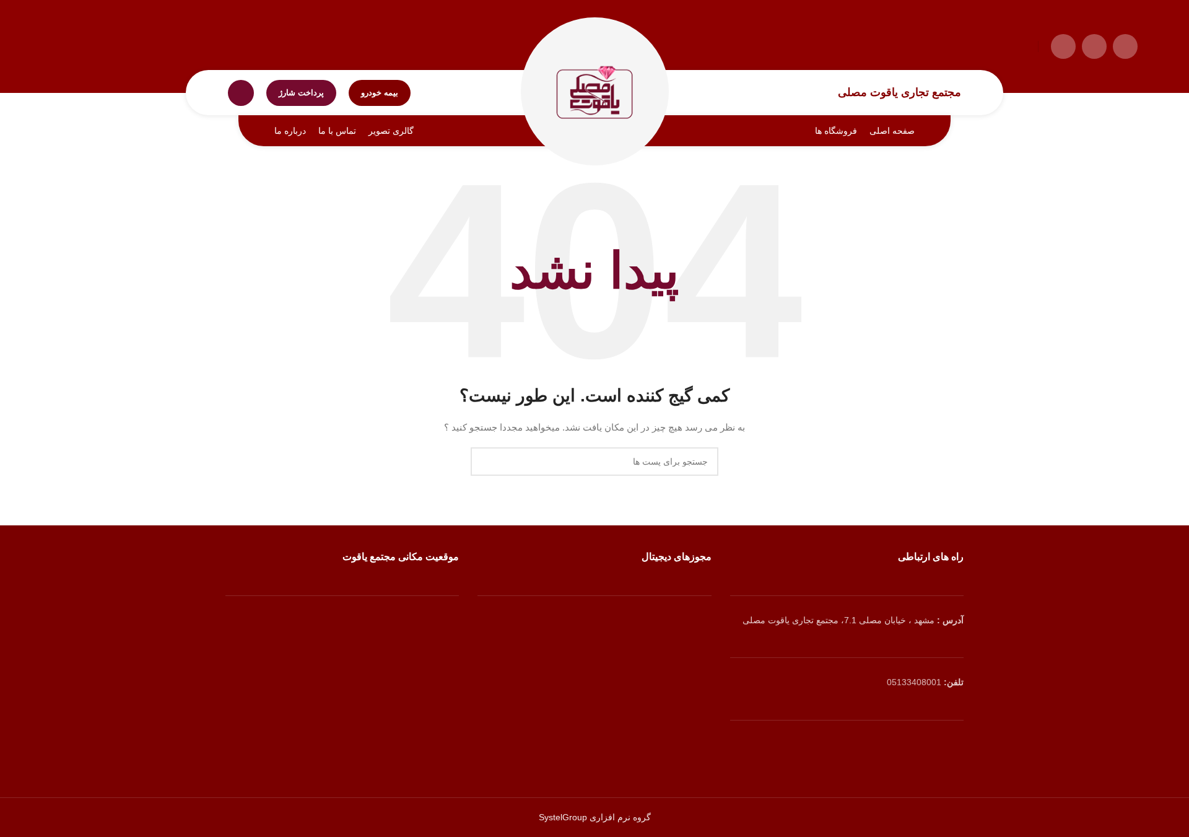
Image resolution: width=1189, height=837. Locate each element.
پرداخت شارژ (301, 92)
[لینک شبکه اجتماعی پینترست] (862, 748)
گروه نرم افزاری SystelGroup (595, 817)
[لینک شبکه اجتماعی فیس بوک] (878, 748)
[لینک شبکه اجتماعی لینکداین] (847, 748)
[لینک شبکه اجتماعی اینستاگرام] (1094, 46)
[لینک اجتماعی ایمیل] (1125, 46)
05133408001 (914, 682)
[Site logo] (594, 92)
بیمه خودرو (379, 92)
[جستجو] (241, 93)
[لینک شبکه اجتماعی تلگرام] (1063, 46)
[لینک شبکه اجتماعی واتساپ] (830, 748)
